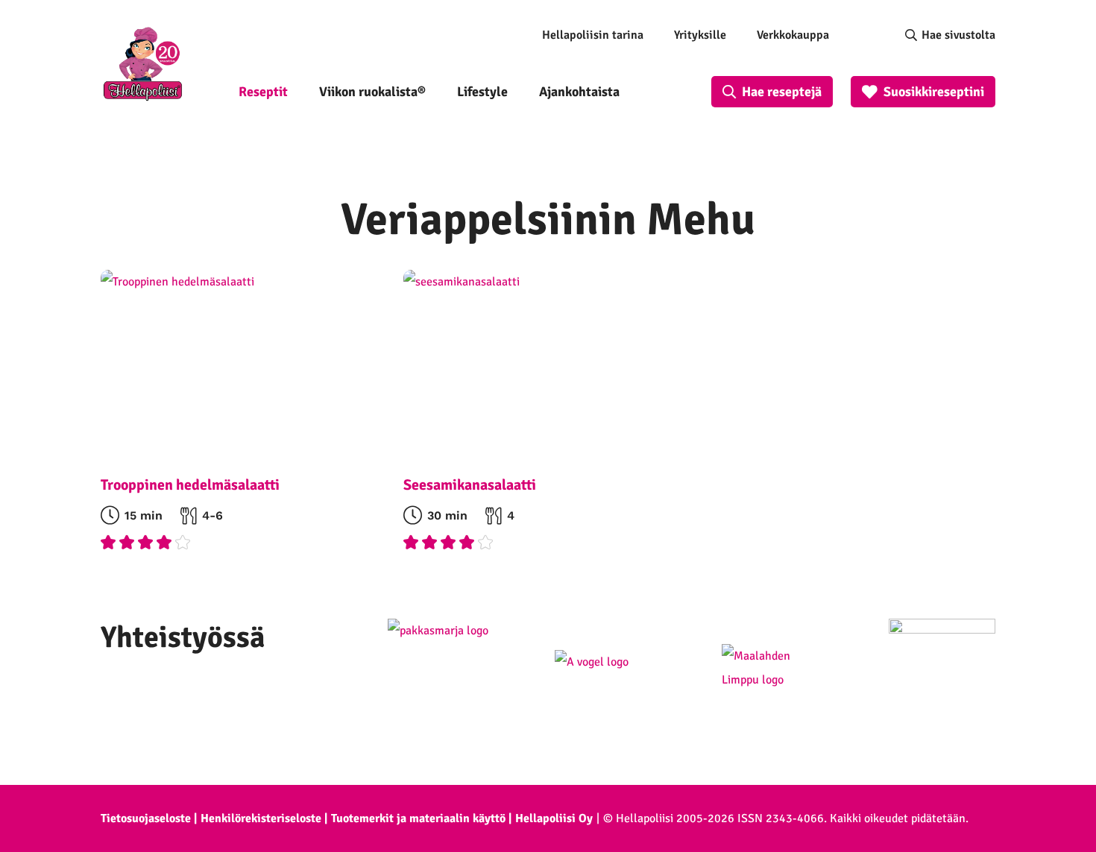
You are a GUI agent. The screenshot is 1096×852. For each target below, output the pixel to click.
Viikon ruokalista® (372, 91)
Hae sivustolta (958, 35)
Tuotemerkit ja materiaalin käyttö (418, 818)
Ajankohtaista (579, 91)
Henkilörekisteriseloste (261, 818)
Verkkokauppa (793, 35)
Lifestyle (482, 91)
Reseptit (263, 91)
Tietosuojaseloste (146, 818)
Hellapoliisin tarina (592, 35)
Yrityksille (700, 35)
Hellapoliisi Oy (554, 818)
